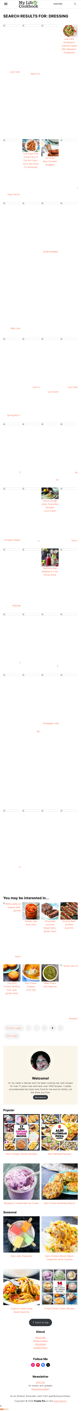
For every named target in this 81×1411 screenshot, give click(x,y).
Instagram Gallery (40, 1389)
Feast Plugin (60, 1401)
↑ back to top (40, 1322)
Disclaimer (40, 1344)
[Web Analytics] (4, 1409)
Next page (12, 1036)
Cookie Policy (40, 1347)
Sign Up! (40, 1382)
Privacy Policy (40, 1341)
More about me (40, 1097)
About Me (40, 1337)
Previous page (14, 1028)
